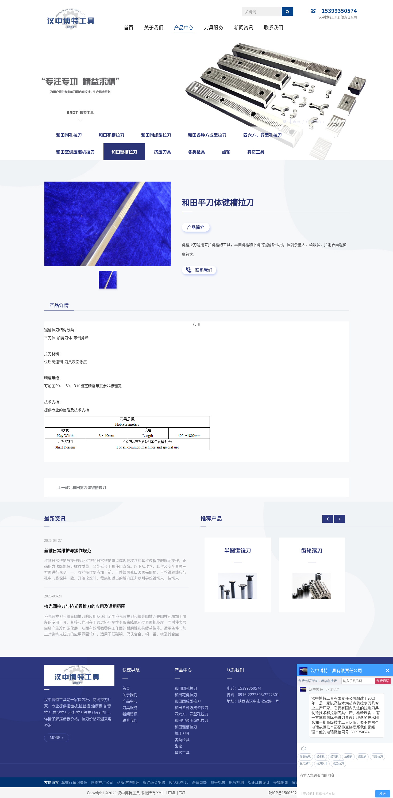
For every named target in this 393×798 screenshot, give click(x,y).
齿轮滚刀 (311, 550)
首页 (128, 27)
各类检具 (196, 151)
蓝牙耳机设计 (258, 782)
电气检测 (236, 782)
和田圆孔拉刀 (69, 135)
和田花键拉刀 (111, 135)
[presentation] (327, 519)
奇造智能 (199, 782)
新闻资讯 (243, 27)
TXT (182, 792)
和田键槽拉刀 (337, 121)
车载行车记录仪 (74, 782)
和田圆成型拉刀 (156, 135)
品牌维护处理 (128, 782)
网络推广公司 (102, 782)
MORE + (57, 738)
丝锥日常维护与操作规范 (67, 550)
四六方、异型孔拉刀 (262, 135)
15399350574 (339, 10)
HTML (171, 792)
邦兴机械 (217, 782)
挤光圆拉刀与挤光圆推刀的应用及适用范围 (84, 606)
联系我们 (273, 27)
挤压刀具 (162, 151)
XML (160, 792)
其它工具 (255, 151)
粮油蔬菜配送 (154, 782)
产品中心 (183, 27)
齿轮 (226, 151)
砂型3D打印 (178, 782)
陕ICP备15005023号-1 (287, 792)
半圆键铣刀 (237, 550)
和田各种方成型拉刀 (207, 135)
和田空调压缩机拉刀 (75, 151)
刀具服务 (213, 27)
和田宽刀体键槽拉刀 (89, 487)
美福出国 (280, 782)
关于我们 (153, 27)
